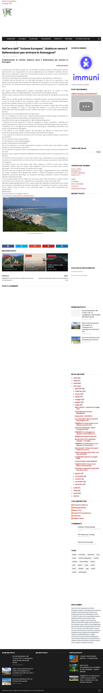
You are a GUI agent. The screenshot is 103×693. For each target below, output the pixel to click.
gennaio (78, 389)
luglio (77, 405)
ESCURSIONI (33, 39)
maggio (78, 399)
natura (92, 561)
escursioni (82, 554)
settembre (79, 476)
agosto (78, 473)
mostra (96, 558)
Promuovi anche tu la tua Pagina (79, 275)
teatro (74, 572)
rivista (93, 568)
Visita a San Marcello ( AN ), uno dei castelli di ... (87, 453)
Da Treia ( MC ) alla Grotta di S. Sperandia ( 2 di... (86, 420)
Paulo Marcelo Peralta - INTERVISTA (84, 412)
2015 (75, 381)
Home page (11, 39)
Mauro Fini (77, 510)
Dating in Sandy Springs (86, 527)
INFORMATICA (76, 171)
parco (74, 568)
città (73, 565)
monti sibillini (84, 561)
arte (98, 554)
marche (74, 561)
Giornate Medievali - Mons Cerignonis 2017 (85, 428)
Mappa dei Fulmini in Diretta (85, 436)
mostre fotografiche (84, 558)
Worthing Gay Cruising (86, 534)
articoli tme (14, 56)
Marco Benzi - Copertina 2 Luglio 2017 (87, 408)
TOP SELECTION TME (83, 39)
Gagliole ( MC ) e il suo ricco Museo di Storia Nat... (85, 465)
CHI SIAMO (22, 39)
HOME (73, 179)
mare (86, 565)
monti (92, 565)
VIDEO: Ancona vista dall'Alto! (84, 94)
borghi (74, 554)
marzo (77, 394)
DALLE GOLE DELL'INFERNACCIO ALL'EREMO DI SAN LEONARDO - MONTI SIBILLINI (90, 668)
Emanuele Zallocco (80, 505)
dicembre (79, 484)
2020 (76, 493)
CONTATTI (58, 39)
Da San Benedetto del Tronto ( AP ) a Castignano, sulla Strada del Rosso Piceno (91, 314)
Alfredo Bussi (63, 66)
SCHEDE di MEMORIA (78, 173)
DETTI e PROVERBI (77, 184)
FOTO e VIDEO (76, 169)
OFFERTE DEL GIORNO (78, 189)
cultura (80, 565)
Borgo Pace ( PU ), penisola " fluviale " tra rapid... (85, 440)
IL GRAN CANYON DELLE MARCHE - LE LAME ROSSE (88, 657)
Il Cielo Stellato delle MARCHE (55, 266)
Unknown (76, 516)
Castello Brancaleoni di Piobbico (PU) (12, 266)
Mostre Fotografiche (9, 1)
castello (80, 568)
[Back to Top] (99, 690)
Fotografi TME (7, 3)
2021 (75, 496)
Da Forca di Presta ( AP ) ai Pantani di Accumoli (91, 339)
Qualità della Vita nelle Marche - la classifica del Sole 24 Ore (35, 265)
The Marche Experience (77, 271)
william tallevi (78, 518)
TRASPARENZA (46, 39)
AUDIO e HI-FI (75, 175)
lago (87, 568)
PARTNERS (68, 39)
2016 (75, 383)
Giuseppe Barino (79, 508)
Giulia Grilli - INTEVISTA (83, 416)
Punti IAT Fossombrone (82, 513)
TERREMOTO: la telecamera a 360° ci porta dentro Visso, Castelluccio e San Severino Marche (90, 679)
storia (74, 558)
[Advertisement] (64, 21)
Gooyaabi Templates (37, 690)
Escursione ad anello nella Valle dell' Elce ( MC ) (87, 469)
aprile (77, 397)
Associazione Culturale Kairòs (23, 196)
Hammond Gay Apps (85, 542)
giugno (78, 402)
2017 (75, 386)
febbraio (78, 391)
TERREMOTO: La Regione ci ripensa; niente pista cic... (85, 433)
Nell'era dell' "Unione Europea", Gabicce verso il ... (87, 449)
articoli (8, 56)
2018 (75, 488)
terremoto (91, 554)
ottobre (78, 479)
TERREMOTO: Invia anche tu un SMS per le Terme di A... (86, 444)
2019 (75, 491)
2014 (75, 378)
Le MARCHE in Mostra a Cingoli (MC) (86, 458)
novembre (79, 482)
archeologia (82, 572)
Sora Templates (15, 690)
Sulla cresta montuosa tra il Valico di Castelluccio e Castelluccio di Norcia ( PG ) (90, 327)
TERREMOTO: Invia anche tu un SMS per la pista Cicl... (86, 424)
